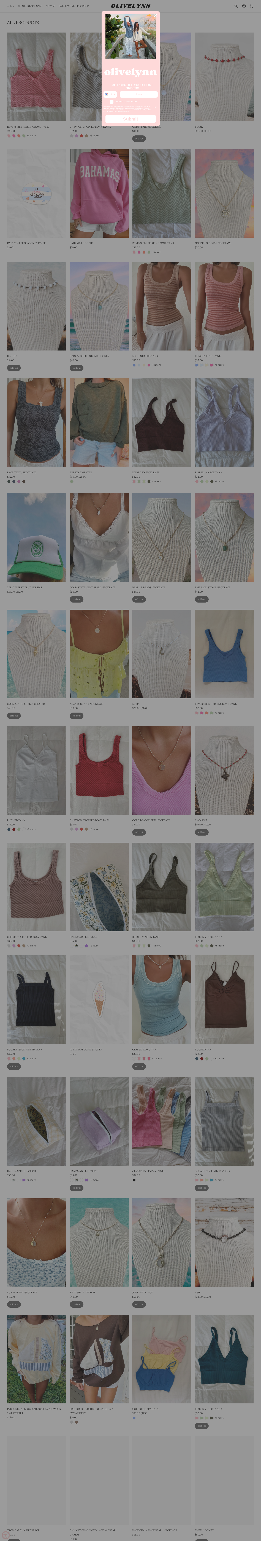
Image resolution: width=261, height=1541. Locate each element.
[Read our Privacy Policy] (155, 107)
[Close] (155, 15)
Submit (130, 118)
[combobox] (110, 94)
